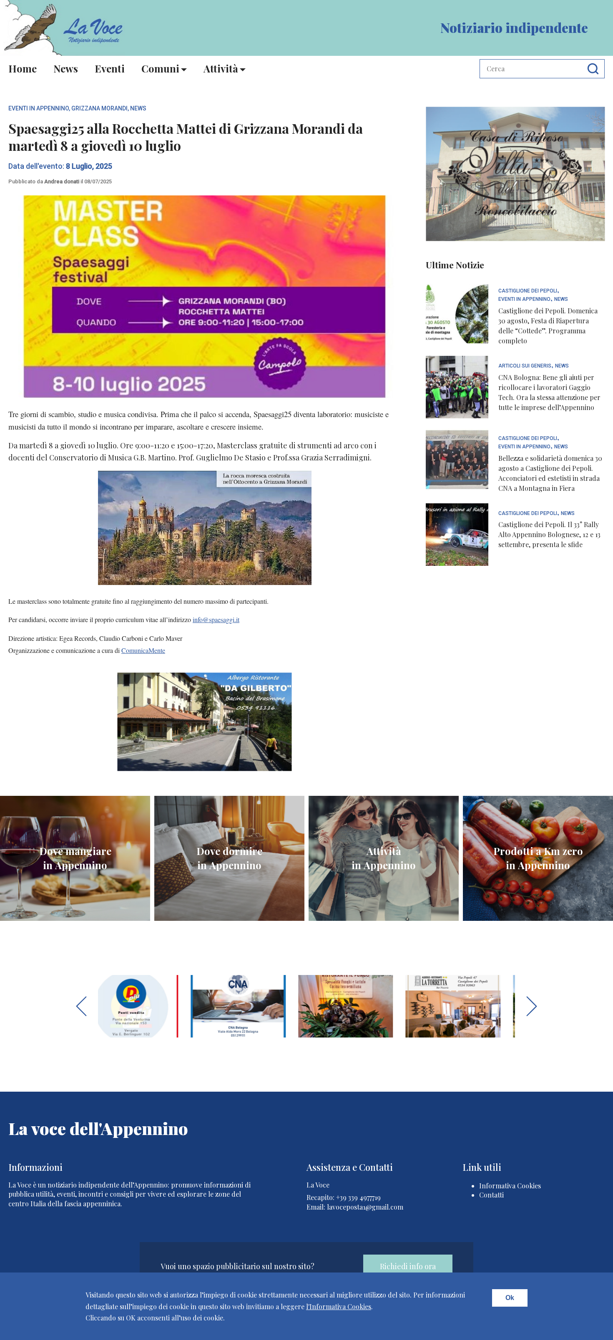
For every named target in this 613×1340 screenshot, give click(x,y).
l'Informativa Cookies (338, 1306)
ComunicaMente (143, 650)
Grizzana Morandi (99, 108)
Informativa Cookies (510, 1185)
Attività (220, 68)
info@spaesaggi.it (216, 619)
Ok (509, 1297)
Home (22, 68)
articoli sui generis (524, 366)
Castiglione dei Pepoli (527, 291)
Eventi (110, 68)
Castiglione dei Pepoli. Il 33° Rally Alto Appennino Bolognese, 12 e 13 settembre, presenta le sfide (549, 534)
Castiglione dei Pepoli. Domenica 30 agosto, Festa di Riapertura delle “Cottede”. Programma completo (548, 325)
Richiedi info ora (408, 1266)
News (65, 68)
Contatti (491, 1194)
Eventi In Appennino (38, 108)
